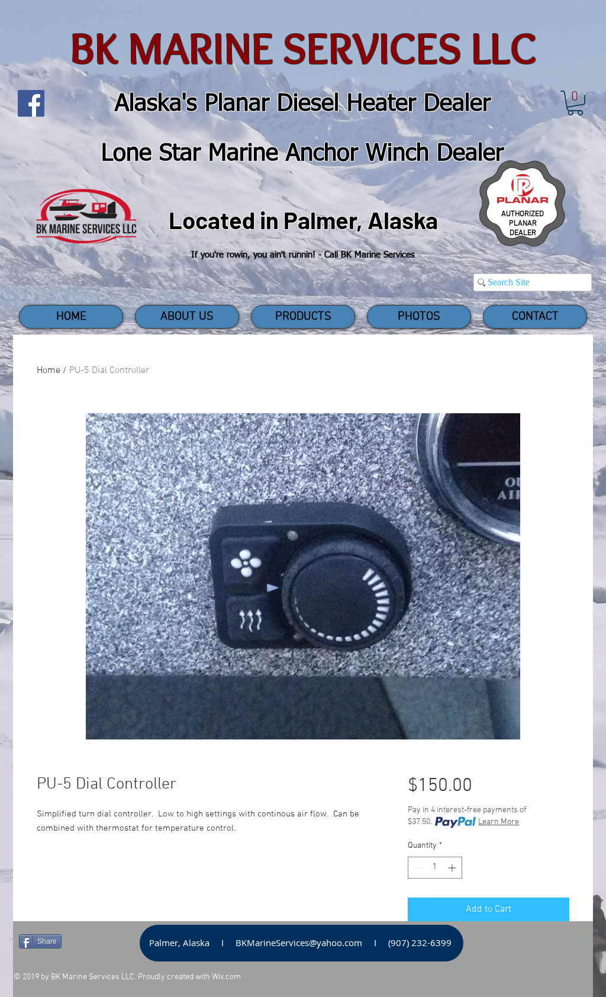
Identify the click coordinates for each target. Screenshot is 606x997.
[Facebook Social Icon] (31, 103)
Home (48, 371)
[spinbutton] (435, 867)
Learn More (498, 822)
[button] (575, 103)
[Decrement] (417, 867)
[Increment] (453, 867)
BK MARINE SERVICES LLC (303, 48)
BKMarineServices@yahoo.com (299, 942)
